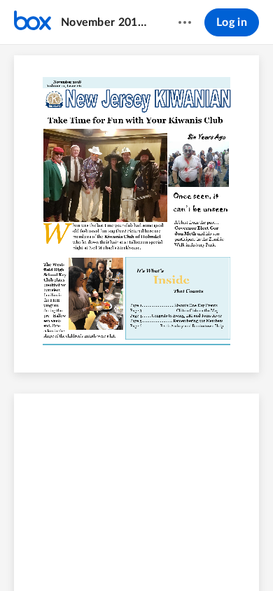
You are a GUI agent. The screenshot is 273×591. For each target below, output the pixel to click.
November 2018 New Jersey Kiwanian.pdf (106, 22)
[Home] (32, 22)
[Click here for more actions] (185, 22)
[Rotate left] (188, 556)
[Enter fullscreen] (240, 556)
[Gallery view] (215, 556)
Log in (231, 22)
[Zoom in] (160, 556)
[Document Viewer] (136, 318)
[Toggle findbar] (33, 556)
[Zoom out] (112, 556)
